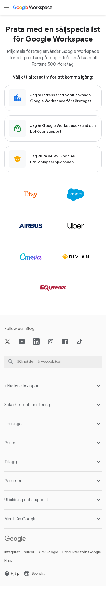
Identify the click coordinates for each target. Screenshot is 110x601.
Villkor (29, 552)
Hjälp (8, 560)
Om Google (48, 552)
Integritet (12, 552)
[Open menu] (6, 7)
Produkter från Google (81, 552)
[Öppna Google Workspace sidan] (33, 7)
